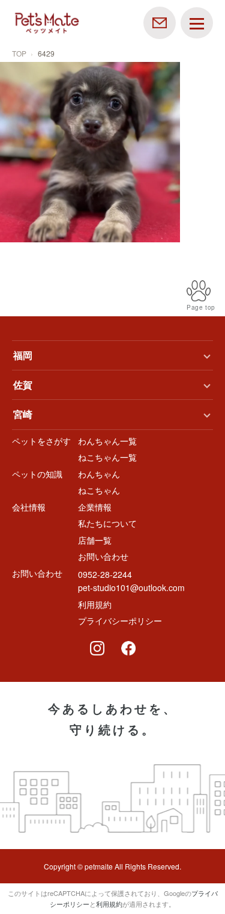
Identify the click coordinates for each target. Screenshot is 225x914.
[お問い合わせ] (159, 22)
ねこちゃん (99, 490)
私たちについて (107, 523)
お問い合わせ (103, 556)
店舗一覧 (95, 540)
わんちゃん (99, 474)
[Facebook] (128, 648)
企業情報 (95, 507)
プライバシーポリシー (120, 621)
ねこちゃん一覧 (107, 457)
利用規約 (95, 604)
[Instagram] (97, 648)
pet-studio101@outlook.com (131, 587)
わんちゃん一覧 (107, 441)
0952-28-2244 (105, 574)
